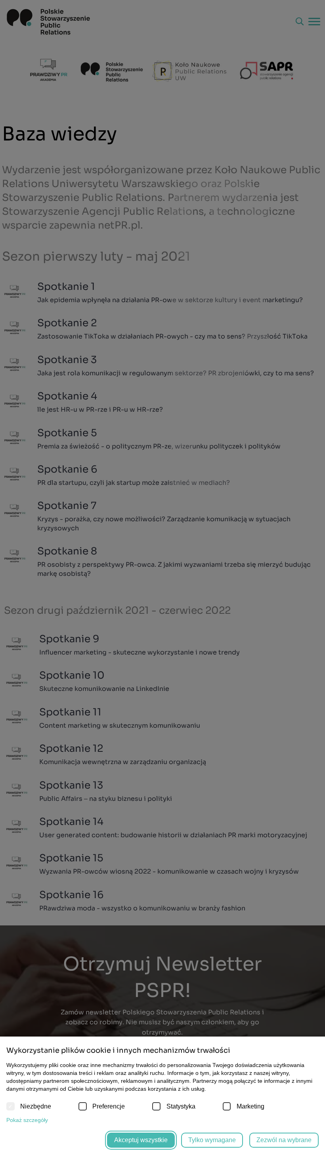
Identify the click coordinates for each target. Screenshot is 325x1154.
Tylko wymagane (212, 1140)
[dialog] (162, 577)
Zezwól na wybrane (284, 1140)
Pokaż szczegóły (27, 1120)
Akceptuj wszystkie (141, 1140)
